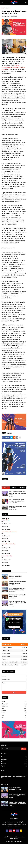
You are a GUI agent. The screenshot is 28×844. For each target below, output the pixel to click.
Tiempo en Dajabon (5, 520)
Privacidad (19, 841)
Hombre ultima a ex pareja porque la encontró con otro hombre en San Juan (16, 500)
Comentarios (22, 487)
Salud (14, 715)
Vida (14, 717)
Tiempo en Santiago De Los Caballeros (9, 532)
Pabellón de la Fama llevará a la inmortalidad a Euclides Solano (15, 575)
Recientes (14, 487)
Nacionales (7, 8)
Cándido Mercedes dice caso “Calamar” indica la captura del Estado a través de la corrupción (17, 493)
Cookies (8, 841)
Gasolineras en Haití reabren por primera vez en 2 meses (17, 506)
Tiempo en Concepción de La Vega (8, 544)
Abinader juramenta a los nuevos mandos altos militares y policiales (17, 582)
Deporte (14, 701)
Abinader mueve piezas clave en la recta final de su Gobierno (17, 595)
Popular (5, 487)
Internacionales (14, 706)
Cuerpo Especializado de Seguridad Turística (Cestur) (13, 67)
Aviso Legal (13, 841)
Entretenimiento (14, 704)
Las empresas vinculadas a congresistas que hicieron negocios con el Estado (17, 588)
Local (14, 708)
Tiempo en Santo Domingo (7, 556)
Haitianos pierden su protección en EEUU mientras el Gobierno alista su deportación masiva (17, 803)
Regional (14, 713)
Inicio (3, 8)
